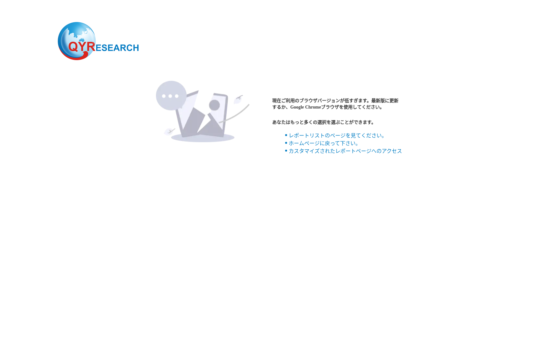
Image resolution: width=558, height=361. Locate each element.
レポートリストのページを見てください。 (338, 135)
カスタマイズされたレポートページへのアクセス (345, 151)
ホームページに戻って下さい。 (325, 143)
